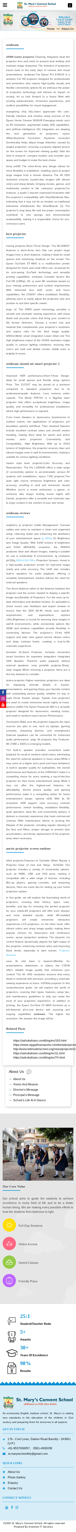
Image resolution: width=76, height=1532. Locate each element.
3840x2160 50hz (25, 560)
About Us (19, 1079)
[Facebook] (3, 692)
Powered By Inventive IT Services (33, 1526)
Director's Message (25, 1089)
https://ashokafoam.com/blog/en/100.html (39, 1040)
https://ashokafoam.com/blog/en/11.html (39, 1053)
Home (51, 28)
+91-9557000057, (19, 1448)
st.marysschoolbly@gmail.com (28, 1453)
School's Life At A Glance (29, 1100)
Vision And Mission (25, 1084)
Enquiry (13, 1482)
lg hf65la (47, 538)
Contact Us (15, 1488)
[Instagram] (3, 698)
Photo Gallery (17, 1477)
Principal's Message (26, 1094)
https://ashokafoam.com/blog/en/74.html (39, 1057)
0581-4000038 (42, 1448)
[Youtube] (3, 705)
